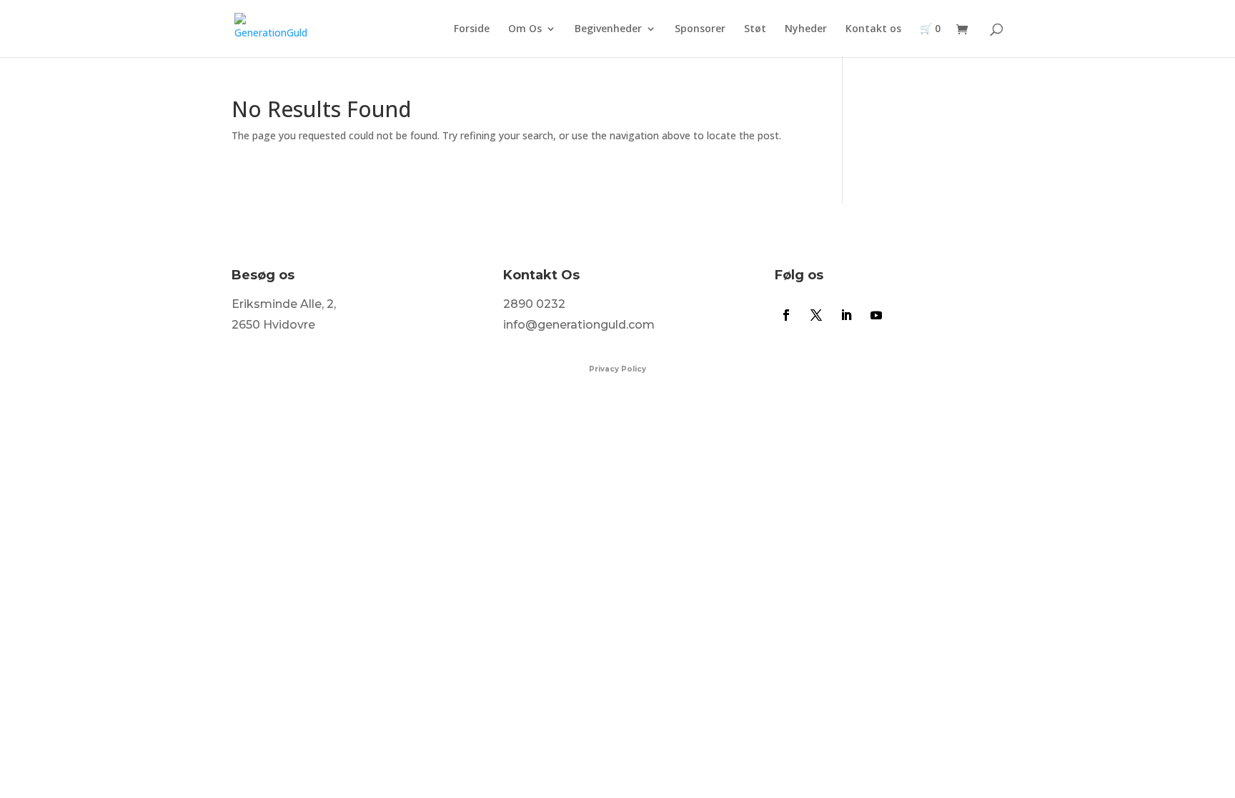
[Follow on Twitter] (816, 315)
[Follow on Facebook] (786, 315)
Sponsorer (700, 29)
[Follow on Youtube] (876, 315)
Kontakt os (873, 29)
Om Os (525, 29)
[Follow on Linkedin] (846, 315)
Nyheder (806, 29)
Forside (472, 29)
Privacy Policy (617, 369)
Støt (755, 29)
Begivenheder (608, 29)
